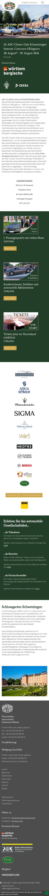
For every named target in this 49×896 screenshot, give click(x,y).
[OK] (46, 893)
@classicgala (17, 821)
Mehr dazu (10, 248)
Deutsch (33, 2)
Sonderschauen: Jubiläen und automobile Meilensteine (21, 286)
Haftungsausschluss (10, 800)
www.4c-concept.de (18, 761)
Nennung (6, 779)
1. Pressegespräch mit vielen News (24, 237)
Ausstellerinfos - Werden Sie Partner (24, 495)
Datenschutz (7, 797)
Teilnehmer (7, 776)
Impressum (7, 804)
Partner (5, 782)
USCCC (5, 785)
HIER (6, 545)
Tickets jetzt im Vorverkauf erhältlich (20, 335)
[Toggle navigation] (42, 2)
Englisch (25, 2)
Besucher (6, 773)
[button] (3, 19)
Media (4, 789)
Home (4, 769)
